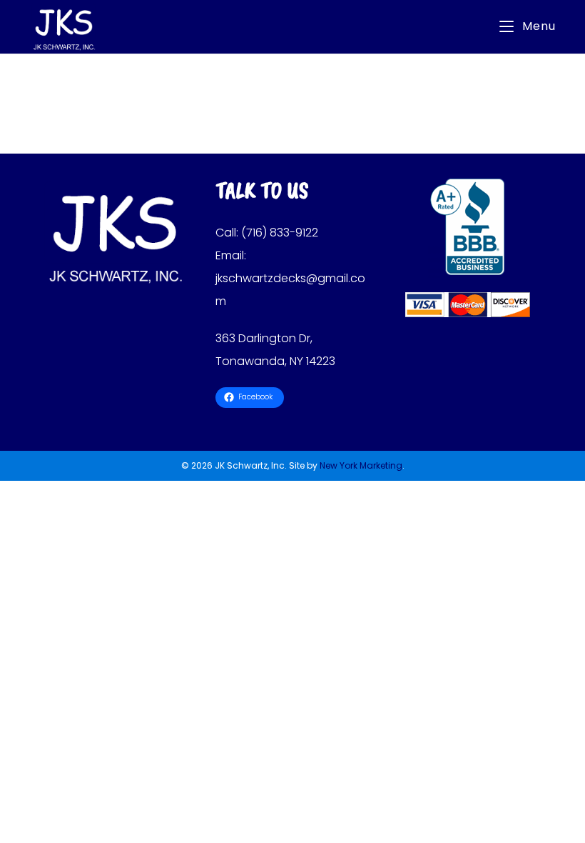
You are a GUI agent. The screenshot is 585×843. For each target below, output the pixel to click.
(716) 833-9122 (279, 232)
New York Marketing (361, 465)
